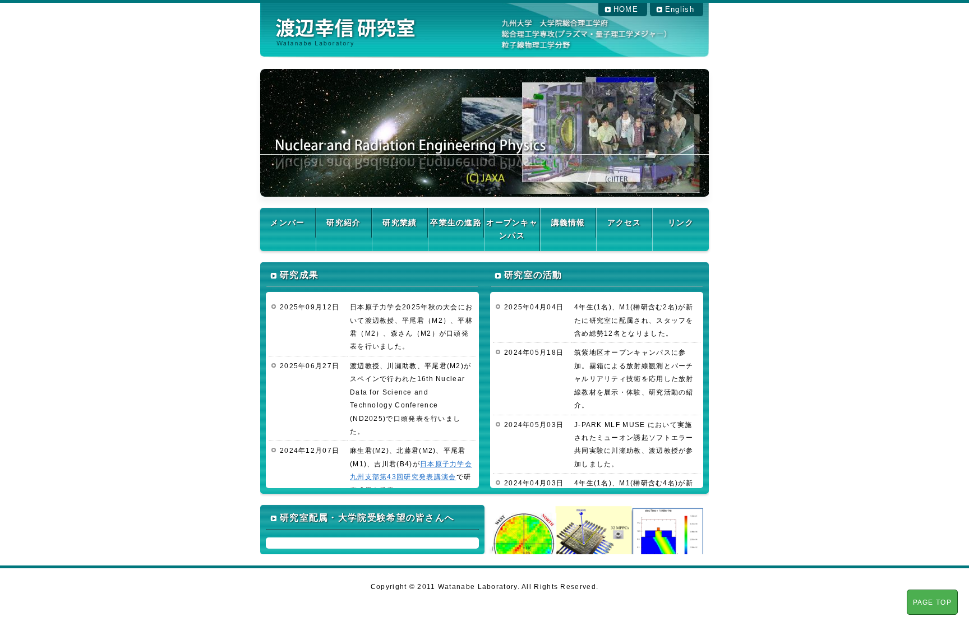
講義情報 (568, 222)
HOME (625, 9)
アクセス (624, 222)
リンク (681, 222)
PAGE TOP (932, 602)
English (679, 9)
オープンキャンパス (512, 229)
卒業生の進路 (456, 222)
